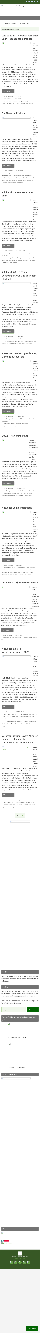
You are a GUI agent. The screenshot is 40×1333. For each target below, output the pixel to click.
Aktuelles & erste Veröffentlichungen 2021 (16, 650)
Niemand (14, 180)
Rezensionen (5, 421)
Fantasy (32, 570)
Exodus (28, 570)
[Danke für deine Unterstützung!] (32, 1)
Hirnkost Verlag (10, 807)
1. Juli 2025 (19, 96)
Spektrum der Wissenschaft (14, 343)
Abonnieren (32, 1010)
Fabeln (10, 101)
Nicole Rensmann (8, 96)
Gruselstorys (24, 423)
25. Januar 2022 (20, 488)
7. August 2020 (20, 800)
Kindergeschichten (22, 101)
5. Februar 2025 (20, 171)
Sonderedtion (5, 263)
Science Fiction (13, 575)
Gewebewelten (12, 721)
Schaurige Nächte (15, 426)
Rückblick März (28, 341)
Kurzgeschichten (6, 103)
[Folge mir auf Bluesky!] (29, 1)
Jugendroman (11, 178)
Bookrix (6, 101)
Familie (6, 178)
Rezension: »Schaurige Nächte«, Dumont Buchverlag (19, 355)
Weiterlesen (7, 91)
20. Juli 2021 (19, 565)
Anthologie (7, 423)
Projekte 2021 (25, 724)
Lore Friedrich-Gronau (22, 493)
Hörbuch (15, 101)
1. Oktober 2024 (20, 251)
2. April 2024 (19, 336)
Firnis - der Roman (16, 173)
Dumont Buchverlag (15, 423)
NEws (30, 493)
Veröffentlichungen (27, 343)
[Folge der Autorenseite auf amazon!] (35, 1)
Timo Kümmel (20, 182)
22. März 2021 (20, 712)
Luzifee (13, 103)
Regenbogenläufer (20, 103)
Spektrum (4, 498)
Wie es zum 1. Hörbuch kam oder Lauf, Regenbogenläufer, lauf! (20, 37)
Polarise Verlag (19, 495)
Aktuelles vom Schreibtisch (17, 508)
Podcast (31, 572)
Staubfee (4, 182)
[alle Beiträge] (7, 99)
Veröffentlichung (27, 807)
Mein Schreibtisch (16, 99)
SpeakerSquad (29, 103)
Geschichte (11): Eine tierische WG (19, 582)
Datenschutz (11, 2)
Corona (20, 805)
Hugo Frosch (20, 721)
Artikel (13, 253)
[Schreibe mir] (37, 1)
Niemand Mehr (21, 180)
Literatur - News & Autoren (22, 253)
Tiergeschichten (11, 182)
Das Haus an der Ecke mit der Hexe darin (14, 570)
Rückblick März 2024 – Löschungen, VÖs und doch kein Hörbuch (19, 275)
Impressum (3, 2)
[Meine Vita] (26, 1)
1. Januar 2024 (20, 416)
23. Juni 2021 (18, 635)
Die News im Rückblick (14, 113)
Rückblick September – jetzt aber (17, 194)
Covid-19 (25, 805)
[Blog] (6, 1243)
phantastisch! (28, 180)
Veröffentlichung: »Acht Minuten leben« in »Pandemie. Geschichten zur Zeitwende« (20, 739)
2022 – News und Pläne (15, 436)
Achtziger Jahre (8, 805)
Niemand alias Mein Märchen (29, 491)
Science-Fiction (28, 495)
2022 (5, 493)
